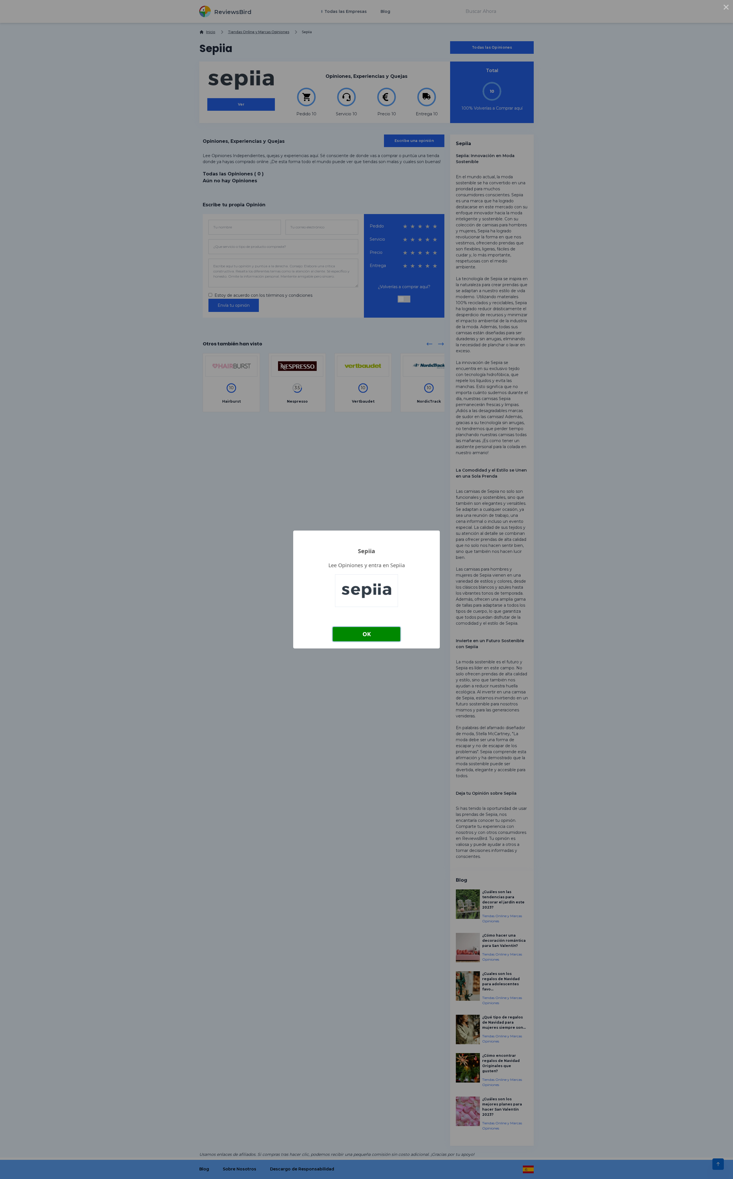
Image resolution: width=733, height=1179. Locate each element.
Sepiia (366, 551)
